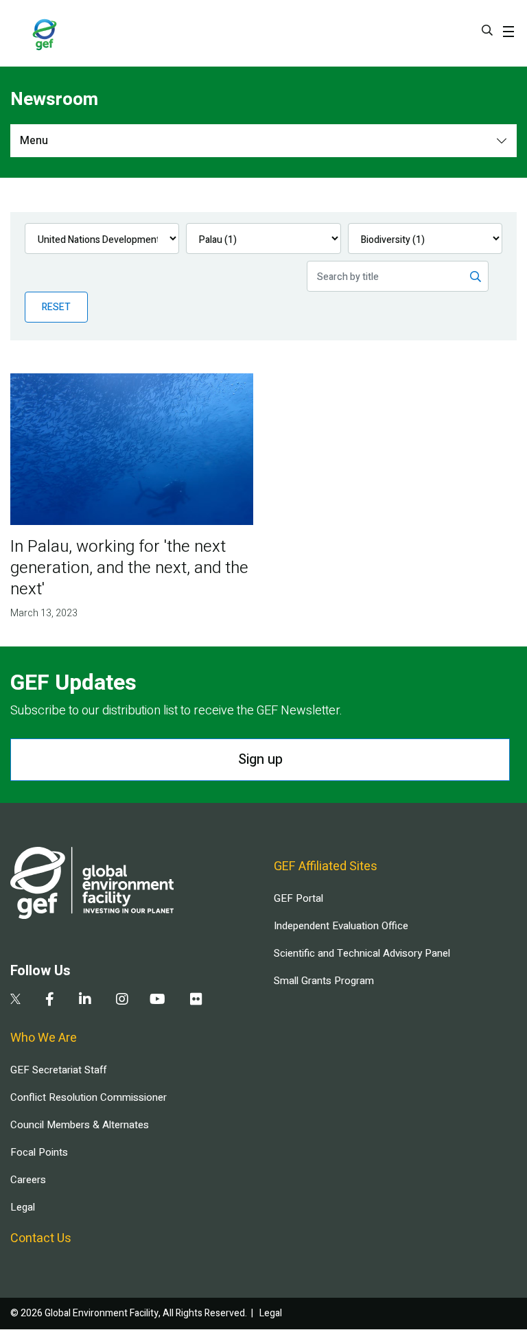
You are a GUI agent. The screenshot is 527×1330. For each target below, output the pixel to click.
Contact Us (40, 1238)
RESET (56, 307)
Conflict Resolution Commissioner (88, 1097)
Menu (34, 140)
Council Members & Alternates (79, 1124)
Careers (28, 1179)
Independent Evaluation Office (341, 925)
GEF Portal (298, 898)
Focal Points (39, 1152)
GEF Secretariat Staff (58, 1069)
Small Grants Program (324, 980)
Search (487, 30)
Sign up (260, 759)
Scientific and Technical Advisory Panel (362, 953)
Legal (22, 1207)
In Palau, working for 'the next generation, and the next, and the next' (129, 568)
